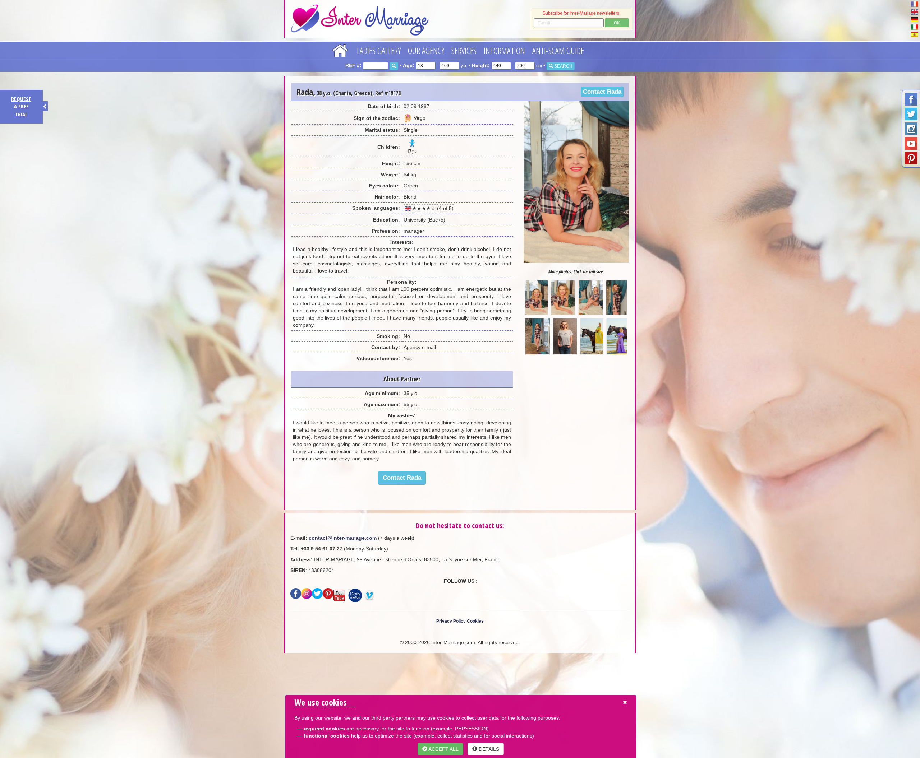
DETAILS (488, 749)
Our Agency (426, 50)
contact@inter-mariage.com (343, 538)
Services (464, 50)
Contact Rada (602, 91)
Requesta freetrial (21, 106)
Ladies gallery (379, 50)
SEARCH (562, 66)
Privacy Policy (451, 621)
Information (504, 50)
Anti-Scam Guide (558, 50)
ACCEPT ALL (443, 749)
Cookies (475, 621)
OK (617, 22)
